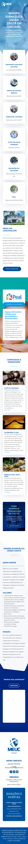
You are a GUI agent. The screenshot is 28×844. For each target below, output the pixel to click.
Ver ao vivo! (14, 526)
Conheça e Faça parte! (14, 304)
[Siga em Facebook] (11, 772)
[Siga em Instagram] (14, 772)
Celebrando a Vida (11, 432)
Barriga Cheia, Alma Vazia (12, 475)
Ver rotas (14, 686)
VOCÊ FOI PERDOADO (11, 388)
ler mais (7, 410)
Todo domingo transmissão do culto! (14, 510)
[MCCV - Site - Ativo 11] (14, 224)
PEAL (14, 197)
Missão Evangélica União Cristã (14, 566)
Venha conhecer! (12, 269)
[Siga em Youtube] (17, 772)
